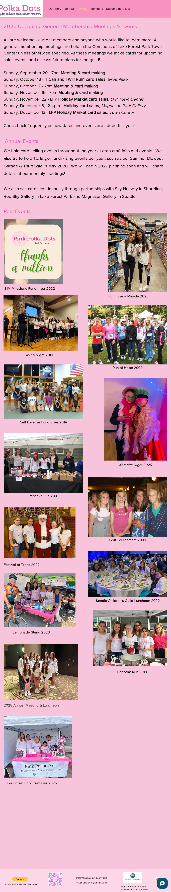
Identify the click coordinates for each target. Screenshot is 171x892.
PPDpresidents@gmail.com (91, 882)
